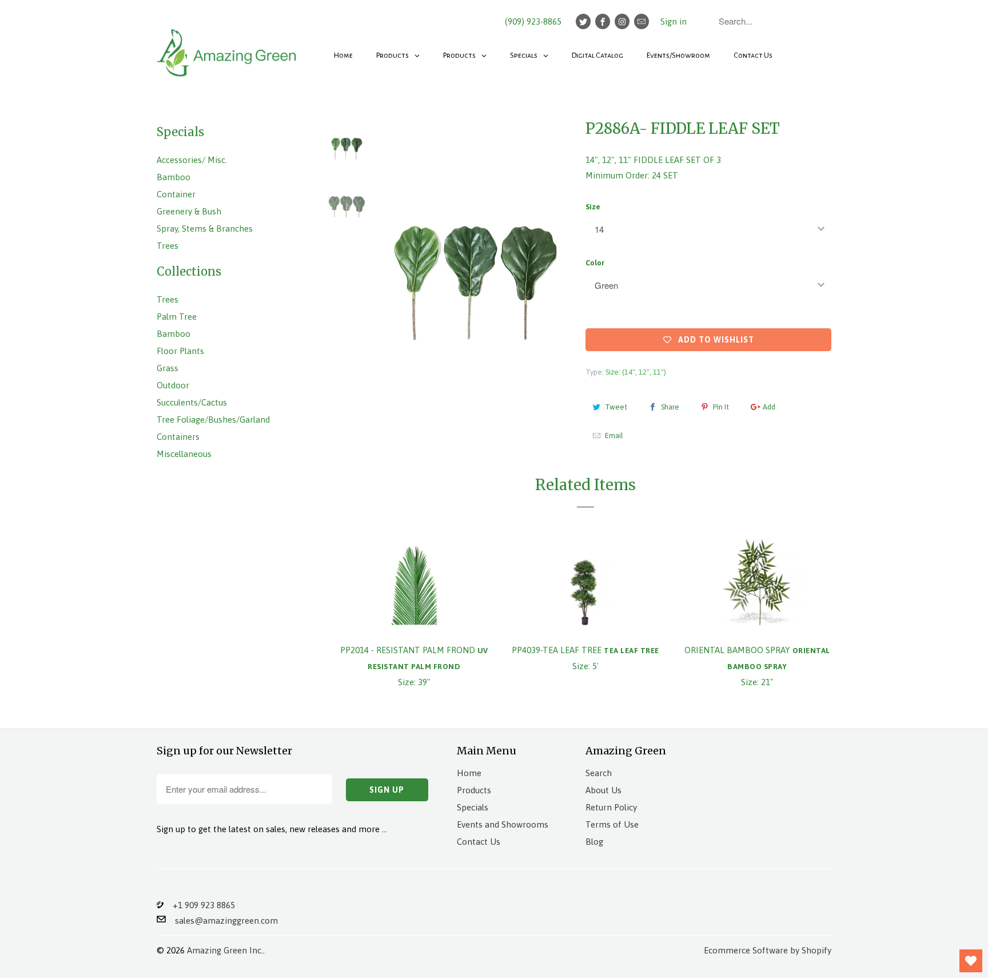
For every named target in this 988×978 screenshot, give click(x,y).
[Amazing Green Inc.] (228, 47)
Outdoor (173, 385)
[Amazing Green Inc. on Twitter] (583, 21)
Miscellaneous (184, 454)
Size (592, 206)
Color (594, 263)
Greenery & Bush (189, 211)
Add (769, 407)
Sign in (673, 21)
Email (614, 435)
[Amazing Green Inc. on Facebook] (602, 21)
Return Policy (611, 807)
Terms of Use (612, 824)
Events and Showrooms (502, 824)
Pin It (721, 407)
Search (598, 773)
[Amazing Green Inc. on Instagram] (622, 21)
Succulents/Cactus (192, 402)
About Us (603, 790)
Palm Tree (177, 316)
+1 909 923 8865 (199, 905)
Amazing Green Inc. (225, 950)
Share (670, 407)
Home (469, 773)
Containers (178, 437)
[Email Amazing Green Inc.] (641, 21)
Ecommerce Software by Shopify (767, 950)
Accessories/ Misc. (192, 160)
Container (176, 194)
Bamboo (173, 177)
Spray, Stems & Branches (205, 228)
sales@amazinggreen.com (222, 920)
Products (474, 790)
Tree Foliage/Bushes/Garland (213, 419)
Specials (472, 807)
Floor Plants (180, 351)
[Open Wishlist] (970, 960)
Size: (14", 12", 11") (635, 372)
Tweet (616, 407)
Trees (167, 246)
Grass (167, 368)
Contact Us (478, 841)
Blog (594, 841)
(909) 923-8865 (533, 21)
